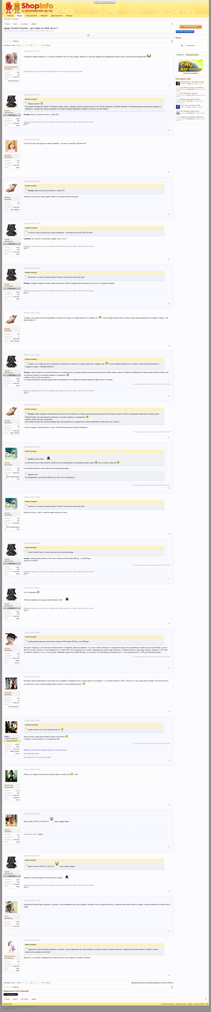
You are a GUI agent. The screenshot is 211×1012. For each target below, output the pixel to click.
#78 (169, 891)
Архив (16, 30)
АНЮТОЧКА (9, 785)
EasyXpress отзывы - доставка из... (193, 87)
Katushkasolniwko (39, 30)
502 (18, 160)
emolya (7, 463)
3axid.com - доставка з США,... (191, 105)
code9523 (190, 113)
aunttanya (8, 693)
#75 (169, 760)
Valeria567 (190, 89)
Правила (44, 16)
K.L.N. (7, 916)
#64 (169, 259)
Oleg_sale (190, 95)
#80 (169, 975)
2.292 (17, 118)
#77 (169, 846)
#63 (169, 214)
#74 (169, 711)
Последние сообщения (11, 19)
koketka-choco (10, 956)
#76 (169, 804)
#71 (169, 578)
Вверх (203, 1004)
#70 (169, 534)
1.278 (17, 791)
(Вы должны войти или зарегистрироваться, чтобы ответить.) (152, 982)
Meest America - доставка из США (192, 82)
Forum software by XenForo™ (20, 1007)
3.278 (17, 922)
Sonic (189, 107)
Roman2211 (191, 119)
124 (18, 835)
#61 (169, 130)
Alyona (7, 830)
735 (18, 468)
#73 (169, 667)
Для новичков (56, 16)
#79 (169, 931)
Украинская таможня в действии (192, 117)
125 (18, 203)
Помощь (69, 16)
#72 (169, 623)
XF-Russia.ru (13, 1008)
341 (18, 698)
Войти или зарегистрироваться (104, 2)
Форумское (180, 54)
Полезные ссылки (192, 54)
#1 (169, 85)
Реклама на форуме (190, 73)
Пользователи (31, 16)
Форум (19, 16)
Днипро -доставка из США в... (191, 99)
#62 (169, 172)
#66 (169, 346)
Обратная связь (180, 1004)
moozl (189, 84)
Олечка (7, 648)
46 (18, 961)
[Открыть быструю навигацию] (172, 24)
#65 (169, 303)
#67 (169, 395)
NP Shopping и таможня (189, 93)
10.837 (17, 744)
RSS (207, 1004)
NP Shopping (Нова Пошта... (190, 111)
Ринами (7, 197)
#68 (169, 438)
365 (43, 45)
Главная (10, 16)
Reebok (189, 101)
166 (18, 72)
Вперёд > (48, 45)
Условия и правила (167, 1004)
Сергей (7, 111)
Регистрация (191, 27)
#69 (169, 488)
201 (18, 653)
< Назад (18, 45)
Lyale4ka (8, 155)
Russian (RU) (7, 1004)
